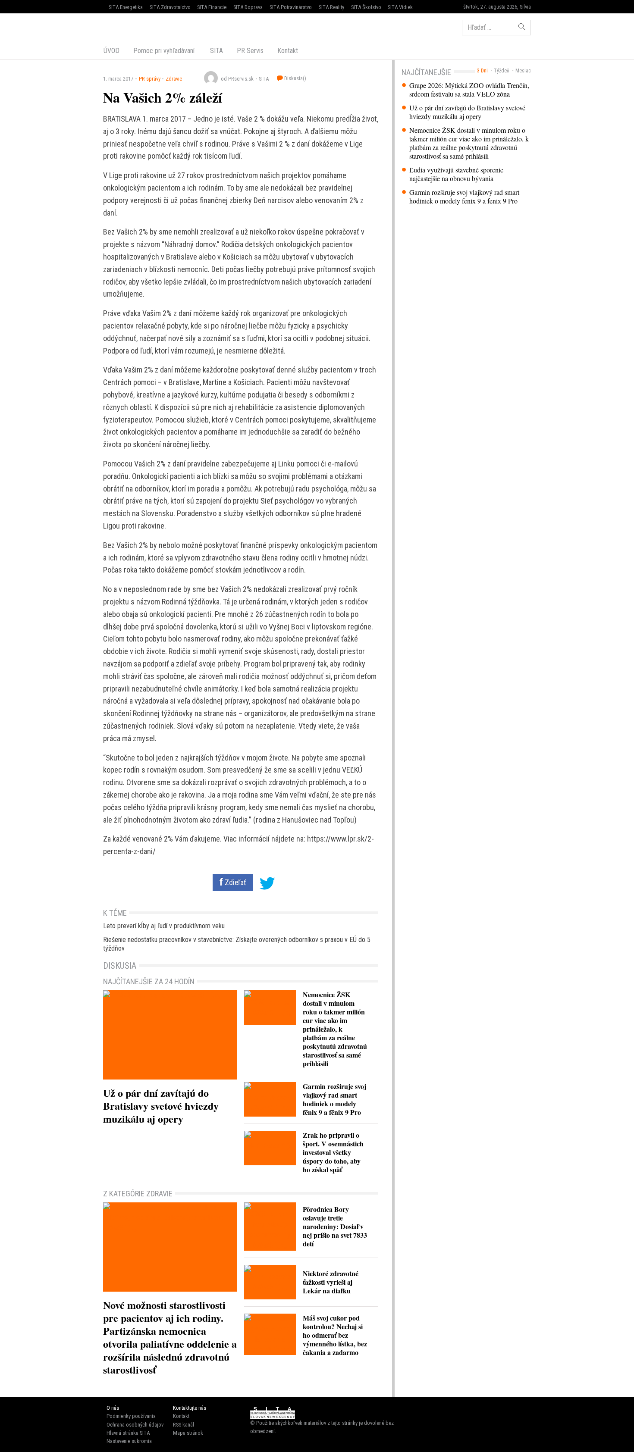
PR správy (149, 78)
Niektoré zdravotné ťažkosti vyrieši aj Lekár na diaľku (330, 1282)
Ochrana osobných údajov (135, 1424)
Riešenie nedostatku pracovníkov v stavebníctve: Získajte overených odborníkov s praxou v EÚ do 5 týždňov (236, 944)
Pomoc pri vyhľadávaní (164, 51)
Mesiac (523, 71)
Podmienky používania (131, 1416)
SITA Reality (331, 7)
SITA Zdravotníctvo (170, 7)
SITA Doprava (248, 7)
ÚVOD (111, 51)
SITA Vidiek (400, 7)
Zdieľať (234, 882)
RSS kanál (183, 1424)
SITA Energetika (126, 7)
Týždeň (501, 71)
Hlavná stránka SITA (128, 1433)
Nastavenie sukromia (129, 1441)
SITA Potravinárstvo (291, 7)
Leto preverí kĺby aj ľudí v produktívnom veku (164, 926)
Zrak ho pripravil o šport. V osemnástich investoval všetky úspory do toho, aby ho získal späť (333, 1152)
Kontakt (287, 51)
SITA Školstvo (366, 7)
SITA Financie (211, 7)
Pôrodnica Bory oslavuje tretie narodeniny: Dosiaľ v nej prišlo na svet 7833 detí (335, 1226)
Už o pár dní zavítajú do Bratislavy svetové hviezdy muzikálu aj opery (467, 112)
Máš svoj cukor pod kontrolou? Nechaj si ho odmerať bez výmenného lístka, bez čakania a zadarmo (335, 1335)
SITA (215, 51)
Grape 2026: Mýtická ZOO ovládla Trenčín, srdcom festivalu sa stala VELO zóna (469, 89)
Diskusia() (294, 78)
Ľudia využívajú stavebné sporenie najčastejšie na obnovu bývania (456, 174)
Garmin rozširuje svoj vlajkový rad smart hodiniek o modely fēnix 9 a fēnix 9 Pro (464, 196)
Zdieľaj (129, 26)
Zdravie (174, 78)
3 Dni (482, 71)
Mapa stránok (188, 1433)
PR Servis (250, 51)
